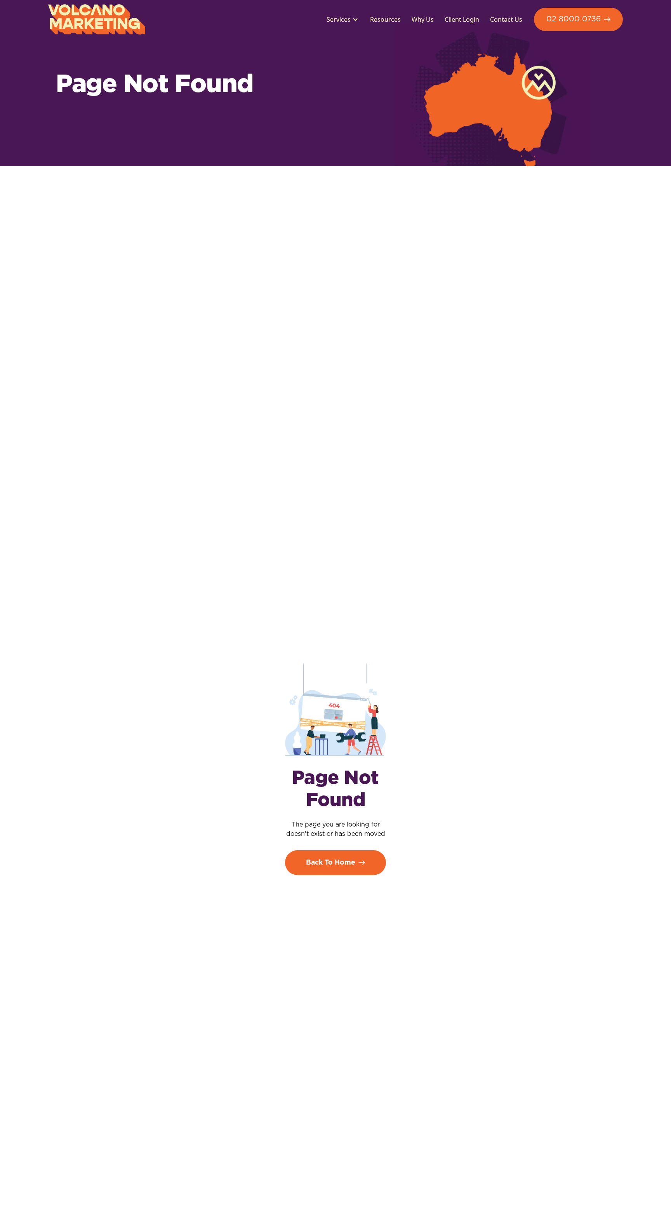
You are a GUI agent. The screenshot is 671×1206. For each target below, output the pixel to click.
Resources (385, 19)
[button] (341, 19)
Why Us (423, 19)
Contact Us (506, 19)
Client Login (462, 19)
